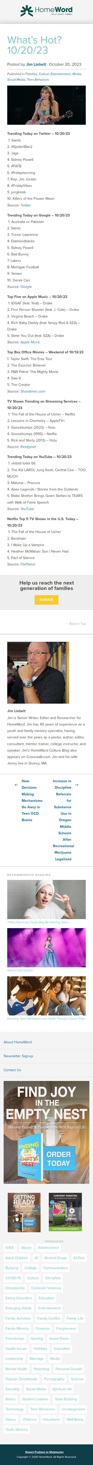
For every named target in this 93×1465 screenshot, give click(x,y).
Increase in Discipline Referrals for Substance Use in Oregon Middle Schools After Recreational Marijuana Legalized (66, 820)
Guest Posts (59, 1338)
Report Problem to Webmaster (44, 1452)
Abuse (26, 1247)
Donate (46, 600)
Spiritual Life (62, 1389)
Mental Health (16, 1369)
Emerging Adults (18, 1308)
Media (76, 74)
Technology (14, 1409)
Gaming (37, 1338)
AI (36, 1258)
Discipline (53, 1278)
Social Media (16, 79)
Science (77, 1379)
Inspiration (62, 1348)
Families (31, 74)
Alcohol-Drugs (55, 1258)
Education (46, 1298)
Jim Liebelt (36, 64)
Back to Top (76, 624)
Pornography (54, 1379)
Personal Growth (69, 1369)
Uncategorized (73, 1409)
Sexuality (12, 1389)
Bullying (11, 1268)
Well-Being (75, 1419)
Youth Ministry (16, 1429)
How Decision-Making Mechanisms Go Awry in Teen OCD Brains (27, 800)
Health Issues (16, 1348)
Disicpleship (15, 1288)
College (31, 1268)
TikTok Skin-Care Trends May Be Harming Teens (37, 922)
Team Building (66, 1399)
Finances (42, 1328)
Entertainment (61, 74)
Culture (44, 74)
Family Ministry (17, 1328)
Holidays (40, 1348)
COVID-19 (13, 1278)
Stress (10, 1399)
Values (10, 1419)
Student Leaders (35, 1399)
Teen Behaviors (38, 79)
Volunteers (51, 1419)
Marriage (37, 1358)
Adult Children (16, 1258)
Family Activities (18, 1318)
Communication (55, 1268)
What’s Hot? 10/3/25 (20, 970)
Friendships (14, 1338)
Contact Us (12, 1070)
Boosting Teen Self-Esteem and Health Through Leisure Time (45, 1018)
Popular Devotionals (21, 1379)
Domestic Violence (46, 1288)
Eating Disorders (18, 1298)
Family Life (75, 1318)
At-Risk (78, 1258)
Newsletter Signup (18, 1056)
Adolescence (48, 1247)
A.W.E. (10, 1247)
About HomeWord (18, 1042)
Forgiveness (66, 1328)
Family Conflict (48, 1318)
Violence (29, 1419)
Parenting (41, 1369)
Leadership (14, 1358)
